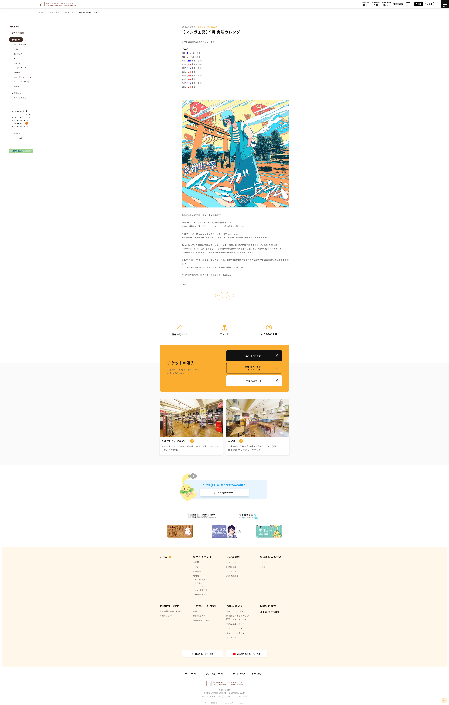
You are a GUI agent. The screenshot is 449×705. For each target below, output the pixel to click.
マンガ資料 (233, 556)
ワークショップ (19, 68)
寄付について (258, 673)
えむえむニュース (271, 556)
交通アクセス (199, 611)
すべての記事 (18, 32)
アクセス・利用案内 (205, 606)
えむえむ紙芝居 (19, 44)
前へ (219, 295)
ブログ (263, 566)
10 (12, 120)
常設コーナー (199, 576)
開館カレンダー (167, 616)
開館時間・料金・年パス (171, 611)
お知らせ (201, 26)
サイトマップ (239, 673)
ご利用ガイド (199, 616)
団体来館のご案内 (201, 620)
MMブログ (16, 93)
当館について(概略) (235, 611)
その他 (16, 86)
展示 (15, 58)
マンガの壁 (231, 562)
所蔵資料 (17, 72)
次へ (230, 295)
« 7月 (20, 138)
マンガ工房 (212, 26)
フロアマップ (232, 637)
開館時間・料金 (169, 606)
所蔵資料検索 (232, 576)
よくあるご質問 (269, 612)
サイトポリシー (192, 673)
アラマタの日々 (19, 98)
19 (18, 123)
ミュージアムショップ (22, 77)
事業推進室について (235, 623)
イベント (17, 63)
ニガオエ (17, 49)
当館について (234, 606)
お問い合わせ (268, 606)
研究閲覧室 (231, 566)
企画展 (196, 562)
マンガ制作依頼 (201, 590)
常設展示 (197, 571)
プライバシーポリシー (216, 673)
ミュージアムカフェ (21, 82)
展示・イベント (202, 556)
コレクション (232, 571)
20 (21, 123)
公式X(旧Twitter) (226, 492)
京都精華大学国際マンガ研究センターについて (237, 617)
